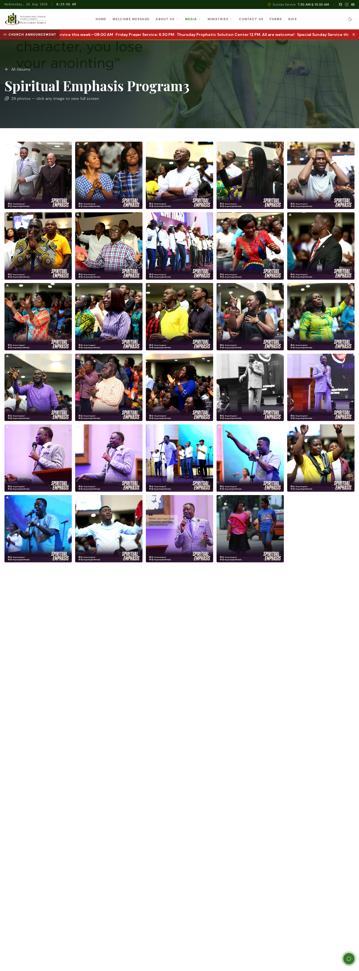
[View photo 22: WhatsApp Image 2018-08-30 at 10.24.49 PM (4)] (108, 458)
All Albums (20, 69)
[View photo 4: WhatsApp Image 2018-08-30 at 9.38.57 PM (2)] (250, 175)
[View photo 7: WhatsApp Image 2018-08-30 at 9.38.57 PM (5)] (108, 246)
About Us (165, 19)
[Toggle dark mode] (350, 19)
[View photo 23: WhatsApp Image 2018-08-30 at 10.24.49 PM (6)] (179, 458)
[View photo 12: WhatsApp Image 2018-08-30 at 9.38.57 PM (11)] (108, 316)
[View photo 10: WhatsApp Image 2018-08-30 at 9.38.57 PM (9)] (321, 246)
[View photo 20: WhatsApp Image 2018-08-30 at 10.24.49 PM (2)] (321, 387)
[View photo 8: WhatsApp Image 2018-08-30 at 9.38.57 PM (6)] (179, 246)
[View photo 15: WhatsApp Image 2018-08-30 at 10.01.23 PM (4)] (321, 316)
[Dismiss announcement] (353, 34)
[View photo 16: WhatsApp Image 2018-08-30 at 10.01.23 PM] (38, 387)
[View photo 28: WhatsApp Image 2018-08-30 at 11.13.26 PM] (179, 528)
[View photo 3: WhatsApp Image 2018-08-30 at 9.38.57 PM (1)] (179, 175)
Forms (276, 19)
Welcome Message (131, 19)
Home (101, 19)
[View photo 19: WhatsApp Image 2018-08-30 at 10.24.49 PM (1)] (250, 387)
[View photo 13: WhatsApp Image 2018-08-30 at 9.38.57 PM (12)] (179, 316)
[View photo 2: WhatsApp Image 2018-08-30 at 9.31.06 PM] (108, 175)
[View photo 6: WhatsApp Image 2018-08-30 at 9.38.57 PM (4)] (38, 246)
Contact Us (251, 19)
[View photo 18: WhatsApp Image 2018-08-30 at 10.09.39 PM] (179, 387)
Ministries (218, 19)
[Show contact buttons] (349, 958)
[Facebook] (340, 4)
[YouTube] (353, 4)
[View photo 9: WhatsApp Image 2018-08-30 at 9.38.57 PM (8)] (250, 246)
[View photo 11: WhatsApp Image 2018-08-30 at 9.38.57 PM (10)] (38, 316)
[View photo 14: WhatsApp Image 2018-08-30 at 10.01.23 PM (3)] (250, 316)
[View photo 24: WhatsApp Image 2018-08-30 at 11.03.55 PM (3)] (250, 458)
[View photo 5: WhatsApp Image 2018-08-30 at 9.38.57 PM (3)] (321, 175)
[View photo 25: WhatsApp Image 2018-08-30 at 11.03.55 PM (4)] (321, 458)
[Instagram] (346, 4)
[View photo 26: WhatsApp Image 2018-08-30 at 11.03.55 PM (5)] (38, 528)
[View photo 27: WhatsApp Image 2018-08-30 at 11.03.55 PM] (108, 528)
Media (191, 19)
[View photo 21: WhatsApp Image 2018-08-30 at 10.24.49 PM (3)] (38, 458)
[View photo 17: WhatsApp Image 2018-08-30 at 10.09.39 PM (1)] (108, 387)
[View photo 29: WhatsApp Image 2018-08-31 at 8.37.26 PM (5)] (250, 528)
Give (292, 19)
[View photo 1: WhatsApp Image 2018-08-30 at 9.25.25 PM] (38, 175)
